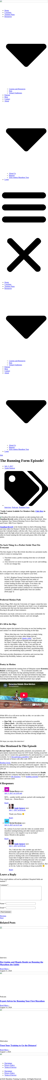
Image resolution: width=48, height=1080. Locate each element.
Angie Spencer (19, 808)
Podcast (7, 95)
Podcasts (15, 507)
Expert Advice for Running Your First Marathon (22, 1001)
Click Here (39, 511)
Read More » (4, 969)
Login (6, 179)
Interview (7, 507)
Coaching (7, 12)
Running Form (24, 507)
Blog (6, 97)
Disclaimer (8, 1063)
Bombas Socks (5, 763)
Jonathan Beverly (6, 527)
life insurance (16, 777)
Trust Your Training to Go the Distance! (18, 1045)
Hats (10, 91)
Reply (6, 803)
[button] (24, 231)
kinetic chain (26, 638)
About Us (12, 173)
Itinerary (12, 175)
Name (3, 904)
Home (6, 10)
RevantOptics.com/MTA (20, 757)
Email (2, 908)
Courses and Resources (17, 89)
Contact (7, 99)
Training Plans (9, 14)
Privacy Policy (9, 1065)
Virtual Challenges (15, 93)
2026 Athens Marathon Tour (19, 177)
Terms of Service (10, 1067)
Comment (4, 885)
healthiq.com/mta (32, 777)
